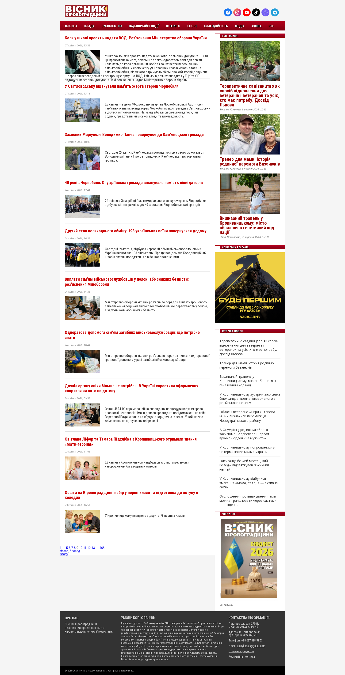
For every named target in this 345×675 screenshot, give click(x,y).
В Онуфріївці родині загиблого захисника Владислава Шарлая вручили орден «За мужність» (244, 434)
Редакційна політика (242, 656)
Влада (89, 26)
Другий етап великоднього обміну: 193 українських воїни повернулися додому (136, 230)
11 (84, 548)
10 (80, 548)
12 (89, 548)
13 (93, 548)
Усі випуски (226, 604)
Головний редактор (241, 651)
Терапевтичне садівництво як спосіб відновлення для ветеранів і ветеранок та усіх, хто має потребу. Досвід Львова (250, 95)
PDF (271, 26)
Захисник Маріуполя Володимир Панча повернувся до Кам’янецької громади (134, 134)
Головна (70, 26)
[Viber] (265, 12)
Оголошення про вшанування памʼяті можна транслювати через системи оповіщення (249, 500)
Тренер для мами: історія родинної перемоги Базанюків (250, 161)
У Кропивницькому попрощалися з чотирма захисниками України (247, 449)
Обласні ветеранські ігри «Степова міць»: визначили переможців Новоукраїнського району (247, 416)
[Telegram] (275, 12)
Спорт (192, 26)
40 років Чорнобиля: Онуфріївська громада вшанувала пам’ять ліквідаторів (134, 182)
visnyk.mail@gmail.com (251, 646)
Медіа (239, 26)
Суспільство (111, 26)
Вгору (64, 554)
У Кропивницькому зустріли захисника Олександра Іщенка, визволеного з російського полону (249, 398)
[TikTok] (256, 12)
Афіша (256, 26)
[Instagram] (237, 12)
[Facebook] (228, 12)
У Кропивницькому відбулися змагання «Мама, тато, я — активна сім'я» (248, 482)
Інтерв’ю (173, 26)
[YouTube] (247, 12)
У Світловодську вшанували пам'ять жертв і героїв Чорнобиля (122, 86)
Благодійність (216, 26)
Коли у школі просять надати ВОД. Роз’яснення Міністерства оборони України (136, 37)
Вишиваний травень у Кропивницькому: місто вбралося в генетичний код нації (247, 225)
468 (102, 548)
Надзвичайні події (144, 26)
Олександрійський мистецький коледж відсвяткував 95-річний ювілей (244, 465)
